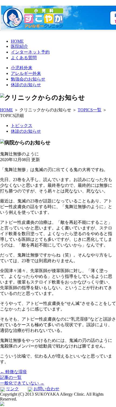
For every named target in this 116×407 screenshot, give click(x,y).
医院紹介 (19, 46)
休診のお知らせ (26, 84)
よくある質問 (24, 57)
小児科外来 (21, 67)
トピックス (21, 125)
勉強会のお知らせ (28, 79)
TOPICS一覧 (89, 110)
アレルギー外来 (26, 73)
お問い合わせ (46, 388)
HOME (17, 41)
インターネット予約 (30, 52)
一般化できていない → (22, 383)
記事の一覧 (11, 377)
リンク (12, 388)
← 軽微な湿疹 (13, 371)
